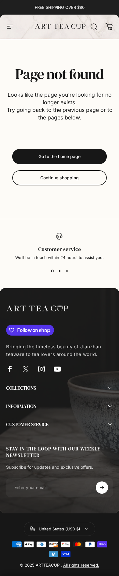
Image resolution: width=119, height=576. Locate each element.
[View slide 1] (52, 270)
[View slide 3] (66, 270)
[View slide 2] (59, 270)
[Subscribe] (102, 487)
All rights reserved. (81, 565)
